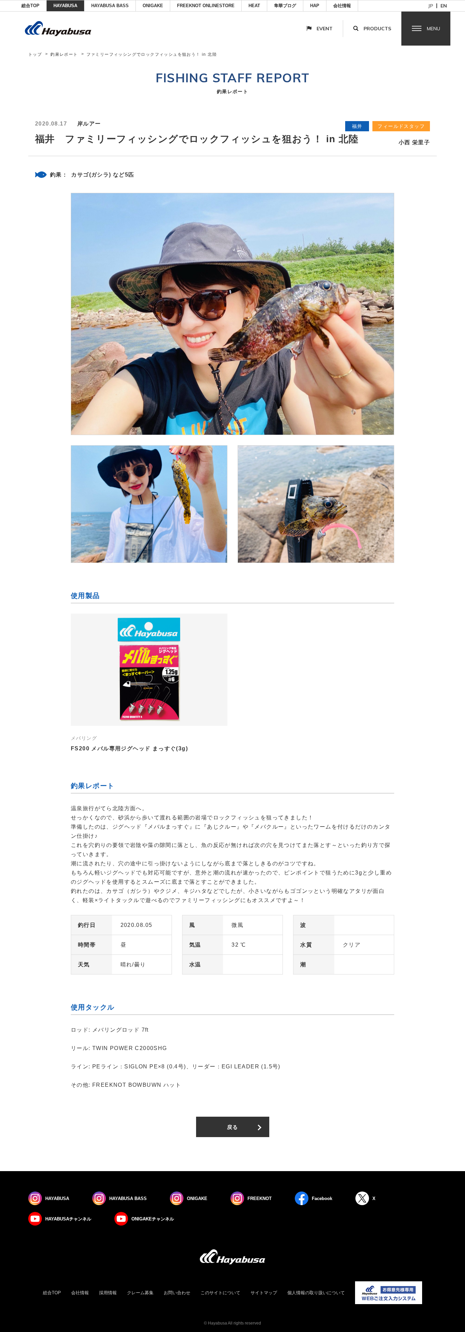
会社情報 (342, 5)
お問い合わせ (177, 1293)
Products (377, 29)
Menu (433, 29)
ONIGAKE (153, 5)
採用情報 (108, 1293)
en (443, 6)
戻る (232, 1127)
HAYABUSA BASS (110, 5)
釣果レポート (64, 54)
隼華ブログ (285, 5)
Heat (254, 5)
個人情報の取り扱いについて (316, 1293)
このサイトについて (220, 1293)
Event (325, 29)
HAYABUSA (65, 5)
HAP (314, 5)
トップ (35, 54)
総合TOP (30, 5)
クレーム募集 (140, 1293)
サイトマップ (264, 1293)
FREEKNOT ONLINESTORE (206, 5)
